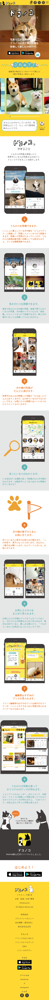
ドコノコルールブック (24, 942)
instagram (24, 987)
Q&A (24, 946)
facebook (24, 979)
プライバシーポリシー (24, 919)
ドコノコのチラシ (24, 950)
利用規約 (24, 914)
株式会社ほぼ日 (24, 927)
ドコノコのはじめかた (24, 938)
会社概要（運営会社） (24, 923)
